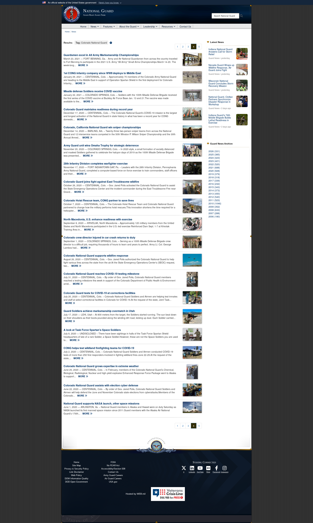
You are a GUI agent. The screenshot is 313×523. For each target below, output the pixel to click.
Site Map (76, 465)
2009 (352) (214, 206)
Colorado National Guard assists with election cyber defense (101, 385)
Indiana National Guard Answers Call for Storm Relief (220, 52)
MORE (82, 65)
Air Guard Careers (113, 478)
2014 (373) (214, 190)
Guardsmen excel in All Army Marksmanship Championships (101, 55)
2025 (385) (214, 154)
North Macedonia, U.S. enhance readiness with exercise (98, 219)
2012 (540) (214, 196)
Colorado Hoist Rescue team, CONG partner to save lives (99, 200)
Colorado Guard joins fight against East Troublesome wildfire (101, 181)
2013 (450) (214, 193)
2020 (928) (214, 170)
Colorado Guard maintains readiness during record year (98, 109)
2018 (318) (214, 177)
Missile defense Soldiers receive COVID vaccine (93, 91)
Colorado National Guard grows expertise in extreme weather (101, 366)
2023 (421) (214, 161)
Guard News (214, 58)
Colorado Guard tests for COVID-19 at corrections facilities (99, 293)
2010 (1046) (215, 203)
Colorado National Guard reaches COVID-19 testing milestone (101, 274)
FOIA (113, 462)
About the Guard (127, 26)
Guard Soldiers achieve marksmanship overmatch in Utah (99, 311)
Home (83, 26)
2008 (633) (214, 210)
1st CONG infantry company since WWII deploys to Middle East (102, 73)
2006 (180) (214, 216)
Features (107, 26)
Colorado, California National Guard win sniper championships (102, 127)
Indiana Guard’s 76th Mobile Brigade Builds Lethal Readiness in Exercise (220, 118)
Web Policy (76, 475)
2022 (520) (214, 164)
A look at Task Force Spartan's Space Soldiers (92, 330)
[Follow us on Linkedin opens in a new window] (192, 469)
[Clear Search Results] (133, 42)
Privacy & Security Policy (76, 469)
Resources (167, 26)
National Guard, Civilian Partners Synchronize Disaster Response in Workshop (221, 100)
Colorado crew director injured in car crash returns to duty (99, 237)
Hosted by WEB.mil (135, 493)
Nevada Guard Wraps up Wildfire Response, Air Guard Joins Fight (221, 67)
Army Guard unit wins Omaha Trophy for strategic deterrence (101, 145)
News (93, 26)
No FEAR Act (113, 465)
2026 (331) (214, 151)
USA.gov (113, 482)
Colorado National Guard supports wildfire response (96, 255)
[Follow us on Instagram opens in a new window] (225, 469)
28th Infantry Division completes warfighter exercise (96, 163)
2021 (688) (214, 167)
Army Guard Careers (113, 475)
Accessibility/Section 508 (113, 469)
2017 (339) (214, 180)
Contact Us (185, 26)
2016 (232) (214, 183)
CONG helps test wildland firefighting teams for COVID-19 (99, 348)
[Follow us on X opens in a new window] (184, 469)
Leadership (149, 26)
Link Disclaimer (76, 472)
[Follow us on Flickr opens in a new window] (208, 469)
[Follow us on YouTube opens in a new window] (200, 469)
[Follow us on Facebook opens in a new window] (216, 469)
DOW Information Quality (76, 478)
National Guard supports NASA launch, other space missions (101, 403)
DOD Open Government (76, 482)
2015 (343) (214, 187)
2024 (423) (214, 157)
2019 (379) (214, 174)
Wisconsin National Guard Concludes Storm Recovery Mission (221, 83)
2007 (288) (214, 213)
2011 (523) (214, 200)
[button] (110, 2)
